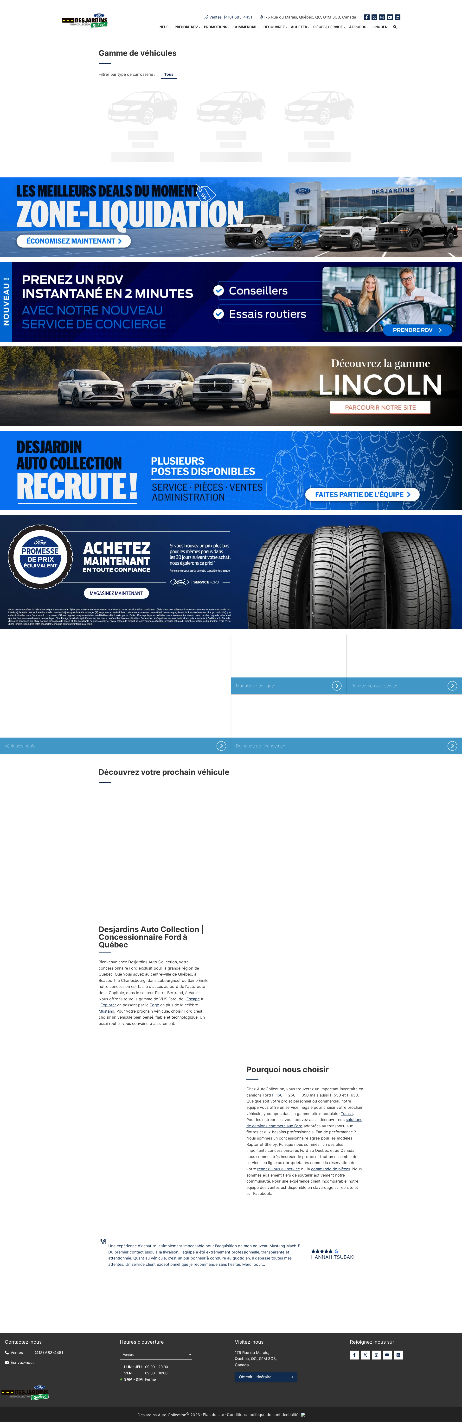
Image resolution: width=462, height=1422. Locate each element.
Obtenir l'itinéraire (255, 1376)
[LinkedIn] (397, 17)
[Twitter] (374, 17)
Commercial (245, 27)
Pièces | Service (328, 27)
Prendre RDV (186, 27)
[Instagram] (382, 17)
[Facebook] (367, 17)
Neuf (164, 27)
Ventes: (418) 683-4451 (230, 17)
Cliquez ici (281, 4)
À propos (357, 27)
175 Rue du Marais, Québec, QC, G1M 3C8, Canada (310, 17)
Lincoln (379, 27)
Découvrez (274, 27)
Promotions (215, 27)
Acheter (299, 27)
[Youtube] (390, 17)
